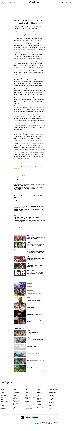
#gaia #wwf (51, 396)
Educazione (51, 391)
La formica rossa (28, 408)
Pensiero (27, 391)
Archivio (50, 405)
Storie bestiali (39, 398)
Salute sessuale (40, 408)
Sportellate (15, 401)
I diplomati (39, 404)
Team (50, 409)
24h (50, 403)
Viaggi (38, 395)
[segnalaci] (57, 2)
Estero (2, 403)
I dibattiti (38, 389)
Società (26, 394)
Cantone (3, 388)
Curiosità (39, 399)
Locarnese (3, 392)
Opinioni (27, 403)
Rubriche (39, 392)
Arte (14, 408)
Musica (26, 395)
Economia (27, 401)
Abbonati (61, 2)
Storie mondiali (16, 400)
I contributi (27, 409)
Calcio (14, 391)
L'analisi (26, 407)
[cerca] (52, 2)
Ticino (2, 389)
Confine (2, 405)
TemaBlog (51, 395)
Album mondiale (16, 404)
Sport (14, 388)
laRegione (33, 31)
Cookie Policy (16, 423)
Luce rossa (15, 403)
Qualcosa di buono (53, 392)
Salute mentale (40, 407)
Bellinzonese (3, 391)
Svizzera (3, 399)
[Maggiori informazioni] (35, 34)
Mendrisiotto (3, 395)
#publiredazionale (52, 398)
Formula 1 (15, 397)
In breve (50, 407)
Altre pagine (52, 402)
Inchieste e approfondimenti (40, 393)
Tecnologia (39, 396)
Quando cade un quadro (40, 406)
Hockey (14, 389)
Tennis (14, 395)
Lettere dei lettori (40, 388)
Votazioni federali (4, 401)
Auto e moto (39, 402)
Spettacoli (27, 388)
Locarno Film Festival (29, 397)
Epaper (65, 2)
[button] (35, 423)
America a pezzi (4, 408)
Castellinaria (27, 398)
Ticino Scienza (52, 388)
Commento (27, 405)
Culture (15, 407)
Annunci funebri (3, 423)
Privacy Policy (10, 423)
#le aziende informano (53, 399)
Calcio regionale (16, 392)
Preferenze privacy (24, 423)
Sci (13, 394)
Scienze (26, 392)
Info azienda (51, 408)
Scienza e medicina (53, 389)
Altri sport (15, 398)
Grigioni (2, 397)
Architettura (39, 401)
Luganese (3, 394)
